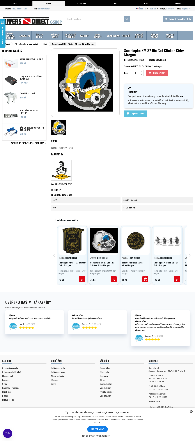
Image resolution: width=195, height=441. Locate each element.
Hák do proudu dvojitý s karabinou (32, 128)
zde (181, 96)
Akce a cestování (57, 375)
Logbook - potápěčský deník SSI (31, 77)
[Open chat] (7, 433)
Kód (126, 59)
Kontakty (178, 3)
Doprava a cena (135, 113)
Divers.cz (16, 3)
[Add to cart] (82, 279)
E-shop (48, 3)
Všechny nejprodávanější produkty (28, 143)
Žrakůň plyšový (27, 93)
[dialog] (97, 424)
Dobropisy (104, 375)
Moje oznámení (105, 395)
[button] (97, 435)
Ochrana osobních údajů (11, 371)
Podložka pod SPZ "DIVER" (29, 111)
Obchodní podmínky (10, 368)
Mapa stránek (7, 375)
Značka (152, 59)
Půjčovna (54, 379)
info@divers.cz (44, 8)
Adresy (102, 379)
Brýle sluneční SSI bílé (31, 59)
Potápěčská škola (58, 368)
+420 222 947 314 (19, 8)
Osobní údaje (105, 368)
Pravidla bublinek (106, 391)
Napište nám (154, 401)
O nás (146, 3)
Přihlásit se (171, 8)
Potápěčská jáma (58, 371)
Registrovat (187, 8)
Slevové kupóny (106, 383)
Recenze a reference (10, 387)
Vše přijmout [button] (98, 429)
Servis (53, 383)
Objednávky (104, 371)
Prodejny (113, 3)
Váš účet (104, 361)
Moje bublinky (105, 387)
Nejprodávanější (12, 51)
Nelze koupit (157, 73)
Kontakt (153, 361)
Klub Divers (6, 391)
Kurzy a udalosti (8, 399)
